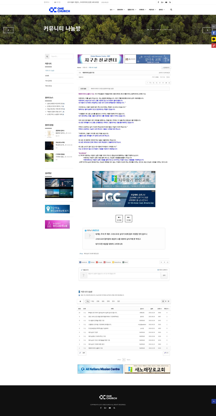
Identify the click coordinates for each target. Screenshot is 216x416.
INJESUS (81, 77)
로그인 (58, 2)
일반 (118, 301)
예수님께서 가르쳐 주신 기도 (97, 336)
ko (214, 26)
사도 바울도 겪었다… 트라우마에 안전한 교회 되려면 (83, 2)
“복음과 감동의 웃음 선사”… (55, 112)
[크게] (153, 82)
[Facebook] (214, 33)
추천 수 (166, 308)
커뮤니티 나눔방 (86, 292)
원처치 (161, 10)
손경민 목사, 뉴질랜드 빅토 (54, 114)
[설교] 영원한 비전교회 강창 (55, 104)
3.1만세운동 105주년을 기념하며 (98, 328)
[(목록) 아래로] (163, 82)
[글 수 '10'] (80, 301)
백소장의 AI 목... (60, 145)
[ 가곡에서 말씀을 (60, 154)
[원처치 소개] (214, 45)
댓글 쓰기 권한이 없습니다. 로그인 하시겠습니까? (102, 274)
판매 (108, 301)
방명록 (47, 76)
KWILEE (142, 312)
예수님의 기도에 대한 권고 (96, 344)
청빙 (103, 301)
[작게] (156, 82)
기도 (87, 301)
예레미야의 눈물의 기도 (88, 72)
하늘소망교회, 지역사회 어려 (55, 109)
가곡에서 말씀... (60, 157)
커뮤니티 (151, 10)
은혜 (98, 301)
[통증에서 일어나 (60, 130)
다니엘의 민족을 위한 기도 (96, 320)
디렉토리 (141, 10)
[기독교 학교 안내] (8, 30)
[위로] (159, 82)
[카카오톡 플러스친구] (214, 39)
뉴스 (111, 10)
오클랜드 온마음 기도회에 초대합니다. (100, 324)
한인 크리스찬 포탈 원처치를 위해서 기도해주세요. (104, 316)
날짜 (152, 308)
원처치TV (120, 10)
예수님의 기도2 (93, 332)
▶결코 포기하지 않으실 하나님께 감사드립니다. (103, 312)
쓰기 (167, 353)
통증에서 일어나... (61, 133)
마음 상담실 (48, 86)
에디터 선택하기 (163, 270)
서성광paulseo (142, 324)
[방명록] (208, 30)
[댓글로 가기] (166, 82)
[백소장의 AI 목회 (60, 142)
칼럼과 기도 (131, 10)
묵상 (92, 301)
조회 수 (160, 308)
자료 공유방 (48, 81)
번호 (79, 308)
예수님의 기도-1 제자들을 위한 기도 (99, 340)
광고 (113, 301)
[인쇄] (169, 82)
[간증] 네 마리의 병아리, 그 (54, 106)
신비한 (142, 328)
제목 (112, 308)
